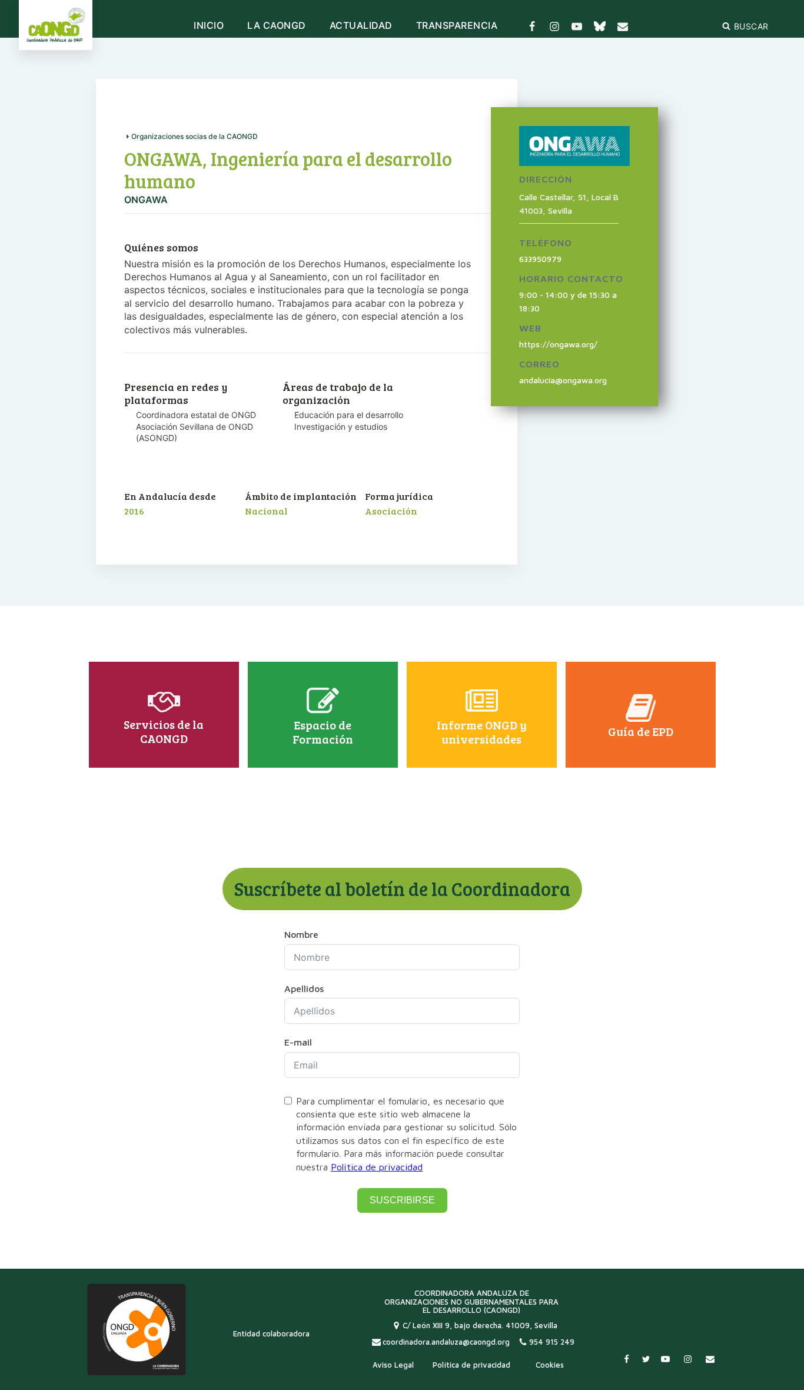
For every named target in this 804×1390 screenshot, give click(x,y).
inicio (209, 26)
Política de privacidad (377, 1167)
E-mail (298, 1042)
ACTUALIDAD (361, 26)
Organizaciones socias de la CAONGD (194, 136)
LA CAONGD (276, 26)
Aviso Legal (393, 1364)
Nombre (301, 934)
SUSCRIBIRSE (402, 1200)
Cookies (550, 1364)
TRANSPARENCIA (457, 26)
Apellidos (304, 988)
